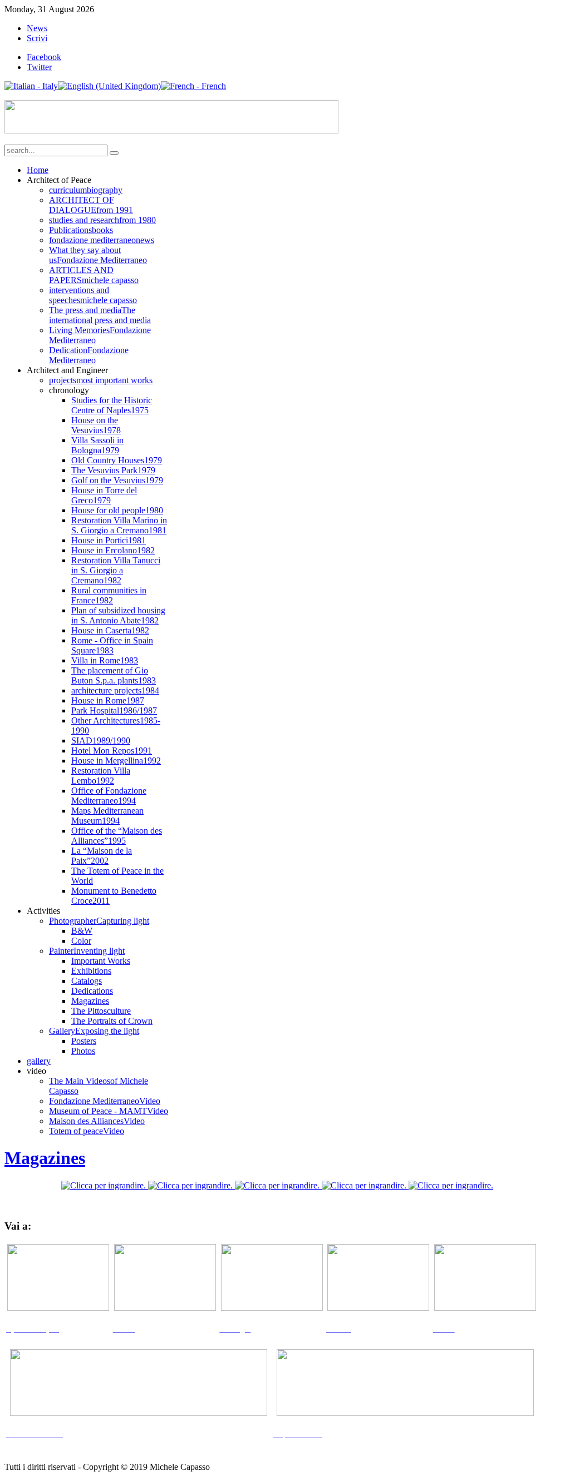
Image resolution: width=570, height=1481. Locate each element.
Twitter (39, 67)
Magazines (44, 1158)
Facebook (44, 57)
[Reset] (114, 153)
